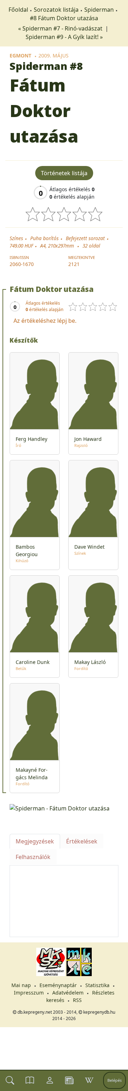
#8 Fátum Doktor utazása (64, 18)
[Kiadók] (69, 1080)
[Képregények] (30, 1080)
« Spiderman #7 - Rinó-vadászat (61, 28)
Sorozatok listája (56, 9)
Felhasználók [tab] (33, 857)
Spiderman (99, 9)
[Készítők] (50, 1080)
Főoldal (18, 9)
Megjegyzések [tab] (35, 841)
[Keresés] (10, 1080)
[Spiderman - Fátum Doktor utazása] (64, 808)
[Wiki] (89, 1080)
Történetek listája (64, 173)
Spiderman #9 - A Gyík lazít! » (64, 37)
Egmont (20, 55)
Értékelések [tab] (81, 841)
